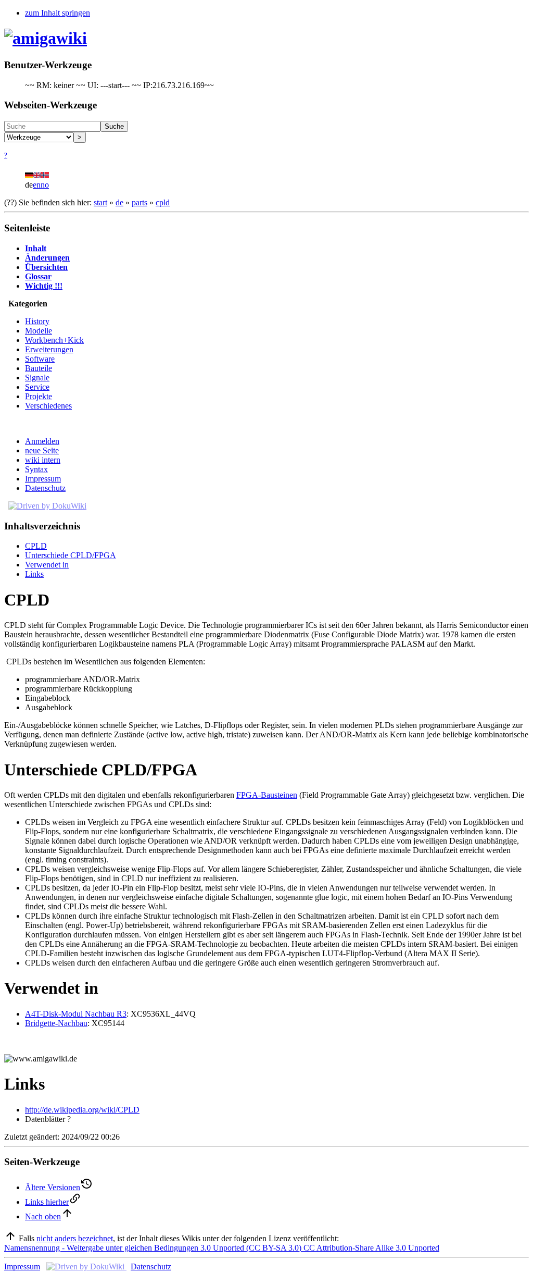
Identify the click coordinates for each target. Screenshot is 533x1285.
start (100, 202)
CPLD (36, 545)
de (119, 202)
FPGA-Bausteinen (266, 794)
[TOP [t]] (10, 1238)
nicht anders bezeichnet (74, 1238)
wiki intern (42, 459)
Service (37, 386)
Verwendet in (47, 564)
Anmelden (42, 441)
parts (139, 202)
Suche (114, 126)
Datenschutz (45, 488)
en (37, 184)
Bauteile (38, 368)
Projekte (38, 396)
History (37, 321)
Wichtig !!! (43, 285)
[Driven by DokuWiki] (47, 505)
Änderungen (47, 257)
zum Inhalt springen (57, 12)
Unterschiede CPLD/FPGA (70, 555)
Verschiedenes (48, 405)
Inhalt (35, 248)
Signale (37, 377)
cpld (163, 202)
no (45, 184)
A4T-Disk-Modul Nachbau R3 (75, 1013)
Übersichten (46, 267)
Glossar (38, 276)
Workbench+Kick (54, 340)
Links (34, 574)
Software (40, 358)
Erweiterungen (49, 349)
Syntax (36, 469)
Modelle (38, 330)
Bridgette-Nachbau (56, 1023)
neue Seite (42, 450)
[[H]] (45, 38)
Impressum (43, 478)
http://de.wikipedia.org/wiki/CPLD (82, 1109)
